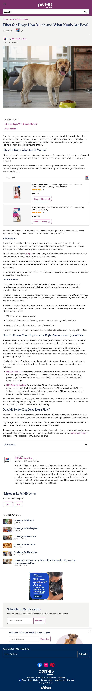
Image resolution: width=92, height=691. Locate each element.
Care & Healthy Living (19, 19)
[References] (46, 444)
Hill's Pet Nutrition (18, 39)
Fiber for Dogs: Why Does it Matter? (21, 124)
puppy (29, 253)
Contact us (51, 677)
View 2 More (11, 129)
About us (30, 677)
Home (5, 19)
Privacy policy (47, 680)
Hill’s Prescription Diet (16, 385)
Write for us (40, 677)
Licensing (61, 677)
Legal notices (60, 680)
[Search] (85, 12)
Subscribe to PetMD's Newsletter (16, 649)
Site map (70, 680)
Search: (7, 12)
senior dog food (78, 433)
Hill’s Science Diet (14, 371)
